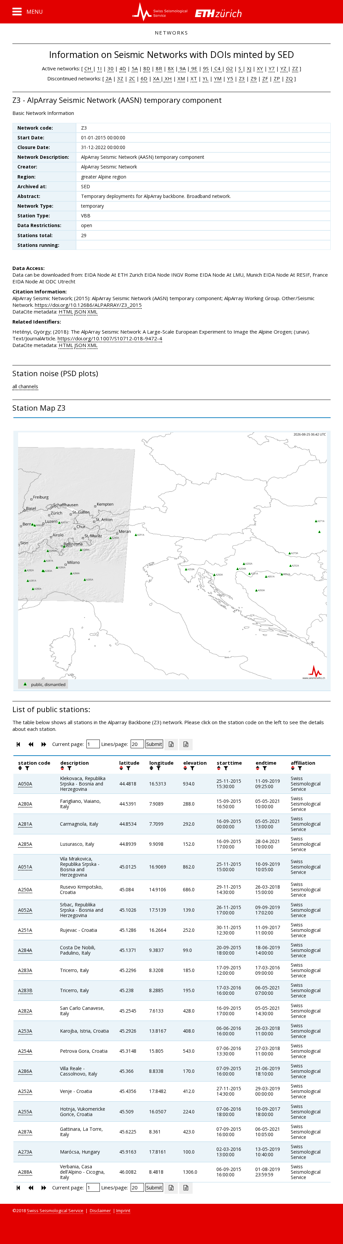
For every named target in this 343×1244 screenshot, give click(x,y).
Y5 (230, 78)
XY (260, 68)
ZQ (289, 78)
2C (132, 78)
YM (217, 78)
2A (109, 78)
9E (193, 68)
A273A (25, 1152)
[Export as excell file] (171, 744)
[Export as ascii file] (186, 744)
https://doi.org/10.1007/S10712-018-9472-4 (110, 338)
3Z (120, 78)
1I (99, 68)
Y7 (272, 68)
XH (167, 78)
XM (181, 78)
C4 (217, 68)
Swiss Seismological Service (55, 1210)
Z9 (254, 78)
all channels (25, 386)
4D (122, 68)
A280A (25, 804)
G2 (229, 68)
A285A (25, 844)
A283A (25, 970)
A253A (25, 1031)
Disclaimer (100, 1210)
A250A (25, 889)
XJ (249, 68)
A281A (25, 824)
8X (171, 68)
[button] (27, 11)
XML (92, 311)
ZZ (295, 68)
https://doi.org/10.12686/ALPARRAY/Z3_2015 (88, 304)
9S (206, 68)
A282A (25, 1011)
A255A (25, 1111)
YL (205, 78)
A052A (25, 910)
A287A (25, 1131)
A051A (25, 866)
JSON (80, 311)
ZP (277, 78)
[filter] (26, 768)
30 (111, 68)
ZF (265, 78)
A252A (25, 1091)
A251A (25, 930)
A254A (25, 1051)
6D (144, 78)
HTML (66, 311)
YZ (284, 68)
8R (159, 68)
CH (88, 68)
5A (135, 68)
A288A (25, 1172)
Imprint (123, 1210)
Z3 (242, 78)
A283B (25, 990)
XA (156, 78)
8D (146, 68)
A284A (25, 950)
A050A (25, 783)
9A (182, 68)
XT (194, 78)
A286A (25, 1071)
